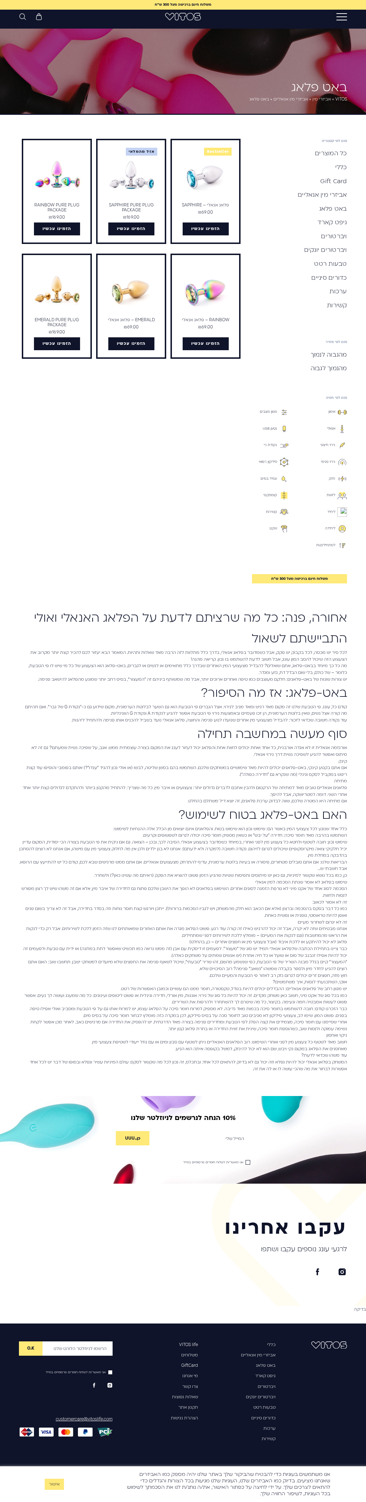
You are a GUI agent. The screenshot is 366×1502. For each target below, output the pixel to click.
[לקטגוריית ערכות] (103, 393)
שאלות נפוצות (185, 1397)
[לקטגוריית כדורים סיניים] (171, 393)
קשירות (269, 1439)
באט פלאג (266, 1365)
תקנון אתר (188, 1407)
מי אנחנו (190, 1376)
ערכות (269, 1428)
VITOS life (188, 1344)
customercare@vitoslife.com (84, 1419)
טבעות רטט (264, 1407)
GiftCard (189, 1365)
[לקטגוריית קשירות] (34, 393)
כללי (271, 1344)
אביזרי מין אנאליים (258, 1355)
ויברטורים (267, 1386)
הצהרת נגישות (184, 1418)
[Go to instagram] (342, 1272)
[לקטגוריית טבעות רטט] (240, 393)
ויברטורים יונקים (261, 1397)
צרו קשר (190, 1386)
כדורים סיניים (263, 1418)
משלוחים (189, 1355)
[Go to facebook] (317, 1272)
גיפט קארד (265, 1376)
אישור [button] (54, 1484)
